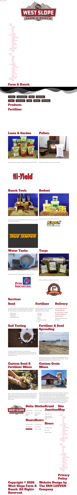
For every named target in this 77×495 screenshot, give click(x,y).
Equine (13, 26)
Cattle (13, 28)
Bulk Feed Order (13, 48)
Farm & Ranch (13, 34)
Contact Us (12, 49)
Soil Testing (14, 44)
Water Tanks (14, 47)
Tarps (13, 45)
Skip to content (3, 0)
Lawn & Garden (15, 37)
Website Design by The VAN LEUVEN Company (53, 486)
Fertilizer (14, 36)
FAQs (13, 51)
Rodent (13, 41)
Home (11, 24)
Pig (12, 29)
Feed (11, 25)
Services (14, 43)
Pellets (13, 39)
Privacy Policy (64, 476)
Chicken (13, 33)
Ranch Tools (14, 40)
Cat (13, 32)
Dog (13, 30)
